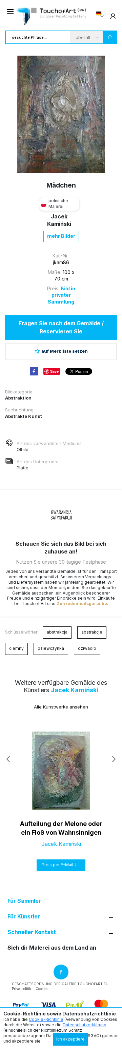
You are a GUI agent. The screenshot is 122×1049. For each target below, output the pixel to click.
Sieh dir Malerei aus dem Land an (51, 948)
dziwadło (87, 648)
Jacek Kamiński (74, 690)
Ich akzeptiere (70, 1039)
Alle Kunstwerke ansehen (61, 707)
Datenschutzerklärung (84, 1024)
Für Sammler (24, 901)
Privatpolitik (21, 989)
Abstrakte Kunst (23, 416)
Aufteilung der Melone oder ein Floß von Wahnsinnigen (61, 828)
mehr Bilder (61, 236)
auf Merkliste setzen (64, 351)
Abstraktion (18, 398)
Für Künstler (23, 916)
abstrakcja (57, 632)
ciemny (16, 648)
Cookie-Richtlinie (46, 1019)
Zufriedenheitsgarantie (82, 603)
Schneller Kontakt (31, 932)
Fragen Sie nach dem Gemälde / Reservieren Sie (61, 327)
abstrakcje (91, 632)
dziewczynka (51, 648)
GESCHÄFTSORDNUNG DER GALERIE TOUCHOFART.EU (60, 984)
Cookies (42, 989)
